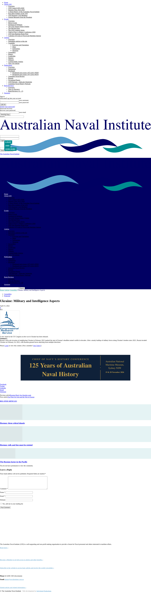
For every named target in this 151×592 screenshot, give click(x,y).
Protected (7, 296)
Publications (8, 65)
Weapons (15, 50)
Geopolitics (12, 52)
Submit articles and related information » (13, 587)
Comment (4, 489)
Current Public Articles (15, 61)
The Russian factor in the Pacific (13, 462)
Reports (10, 78)
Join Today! (37, 346)
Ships (14, 47)
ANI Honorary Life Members (17, 15)
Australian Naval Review (16, 76)
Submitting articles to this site (17, 41)
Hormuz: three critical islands (12, 423)
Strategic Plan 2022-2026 (16, 10)
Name (2, 492)
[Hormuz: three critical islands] (11, 419)
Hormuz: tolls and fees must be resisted (16, 445)
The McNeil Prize (14, 28)
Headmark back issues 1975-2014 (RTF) (25, 74)
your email (22, 112)
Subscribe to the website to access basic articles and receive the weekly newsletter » (27, 568)
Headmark (11, 71)
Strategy (11, 58)
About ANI (8, 4)
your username (24, 100)
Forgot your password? (7, 107)
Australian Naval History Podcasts (19, 84)
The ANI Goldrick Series (16, 30)
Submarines (16, 49)
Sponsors (7, 93)
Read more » (4, 548)
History (10, 54)
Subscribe (10, 149)
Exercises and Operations (20, 45)
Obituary (11, 60)
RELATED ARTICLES (8, 401)
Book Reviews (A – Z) (15, 91)
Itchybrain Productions (44, 591)
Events (6, 19)
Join (7, 145)
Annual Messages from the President (20, 17)
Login (8, 142)
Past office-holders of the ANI (18, 13)
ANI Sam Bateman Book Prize (18, 34)
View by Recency (14, 89)
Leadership (11, 56)
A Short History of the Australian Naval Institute (23, 12)
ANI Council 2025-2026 (16, 8)
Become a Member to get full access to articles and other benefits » (21, 560)
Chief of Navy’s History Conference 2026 (21, 32)
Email (2, 496)
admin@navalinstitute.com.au (14, 579)
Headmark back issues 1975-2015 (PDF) (25, 73)
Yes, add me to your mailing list (12, 504)
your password (24, 102)
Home (6, 2)
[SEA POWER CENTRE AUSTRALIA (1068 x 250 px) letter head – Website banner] (75, 368)
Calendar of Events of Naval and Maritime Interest (24, 36)
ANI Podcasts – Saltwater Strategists (20, 82)
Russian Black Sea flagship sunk (20, 395)
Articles (6, 37)
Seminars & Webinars (15, 25)
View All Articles (13, 63)
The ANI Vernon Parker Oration (18, 26)
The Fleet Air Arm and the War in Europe (20, 397)
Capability (11, 43)
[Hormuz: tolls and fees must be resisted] (11, 441)
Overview (11, 6)
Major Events (12, 23)
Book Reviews (9, 86)
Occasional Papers (14, 80)
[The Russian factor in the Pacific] (7, 458)
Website (2, 500)
